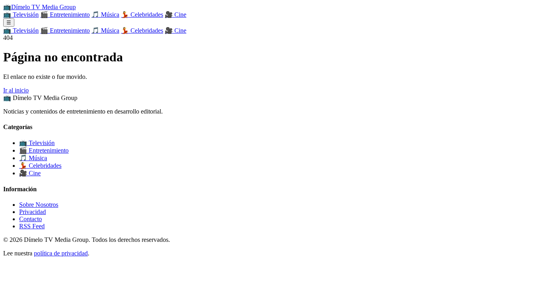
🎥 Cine (175, 14)
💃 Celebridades (142, 14)
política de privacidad (61, 253)
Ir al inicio (16, 90)
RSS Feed (32, 226)
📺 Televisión (21, 14)
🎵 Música (105, 14)
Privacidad (32, 211)
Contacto (30, 219)
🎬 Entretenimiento (65, 14)
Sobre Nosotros (38, 204)
